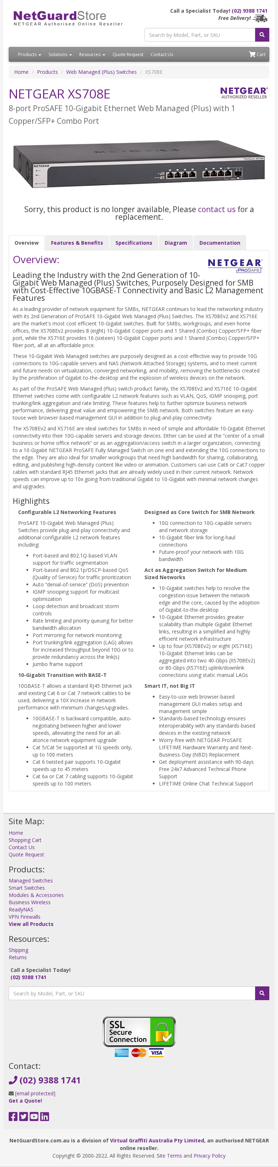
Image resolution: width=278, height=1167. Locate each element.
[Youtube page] (34, 1118)
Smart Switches (27, 887)
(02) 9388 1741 (250, 10)
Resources (90, 54)
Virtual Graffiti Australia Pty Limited (157, 1140)
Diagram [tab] (176, 242)
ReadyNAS (21, 909)
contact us (217, 209)
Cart (260, 54)
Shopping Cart (25, 840)
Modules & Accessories (36, 895)
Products (28, 54)
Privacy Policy (210, 1155)
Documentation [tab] (219, 242)
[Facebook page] (13, 1118)
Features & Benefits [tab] (77, 242)
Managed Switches (31, 880)
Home (21, 71)
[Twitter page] (23, 1118)
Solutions (58, 54)
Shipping (18, 950)
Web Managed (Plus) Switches (101, 71)
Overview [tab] (26, 242)
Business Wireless (30, 902)
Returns (18, 957)
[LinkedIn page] (44, 1118)
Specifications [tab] (133, 242)
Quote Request (128, 54)
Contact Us (162, 54)
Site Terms (169, 1155)
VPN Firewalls (25, 916)
